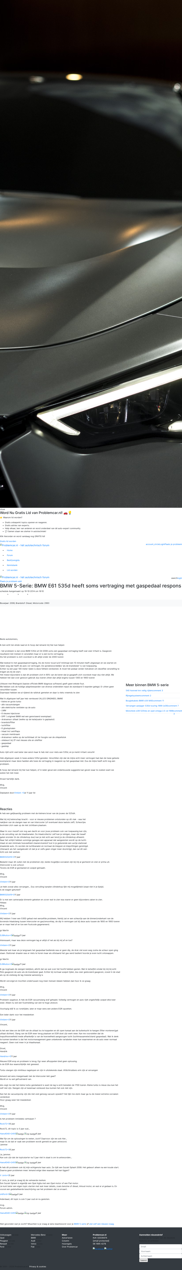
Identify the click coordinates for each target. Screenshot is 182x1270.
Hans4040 (8, 1133)
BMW (23, 594)
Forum (10, 555)
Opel (2, 1238)
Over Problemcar (70, 1246)
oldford (5, 1194)
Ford (2, 1246)
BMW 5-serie (80, 1224)
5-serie (33, 594)
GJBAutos (6, 935)
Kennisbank (12, 565)
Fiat (33, 1246)
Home (10, 550)
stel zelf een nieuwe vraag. (101, 1224)
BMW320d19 (7, 857)
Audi (33, 1241)
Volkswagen (6, 1235)
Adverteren (67, 1238)
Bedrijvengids (13, 560)
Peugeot (4, 1241)
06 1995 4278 (99, 1243)
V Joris (4, 1175)
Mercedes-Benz (38, 1235)
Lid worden (12, 570)
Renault (4, 1243)
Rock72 (5, 1123)
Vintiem (5, 882)
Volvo (34, 1243)
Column (65, 1241)
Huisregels (67, 1243)
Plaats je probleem (173, 544)
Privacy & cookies (37, 1266)
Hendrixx (5, 1056)
